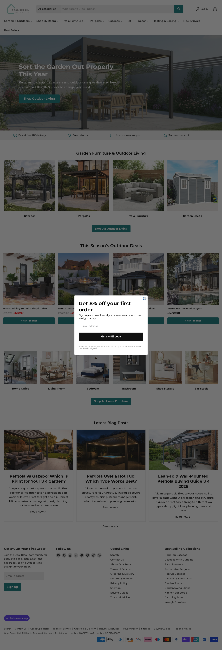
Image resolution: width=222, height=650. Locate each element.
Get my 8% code (111, 336)
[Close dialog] (144, 298)
